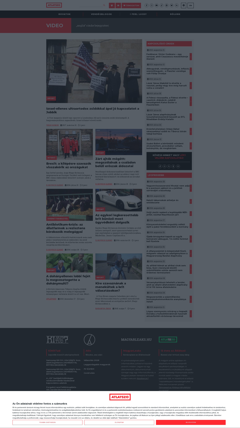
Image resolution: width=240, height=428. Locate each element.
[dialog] (120, 409)
